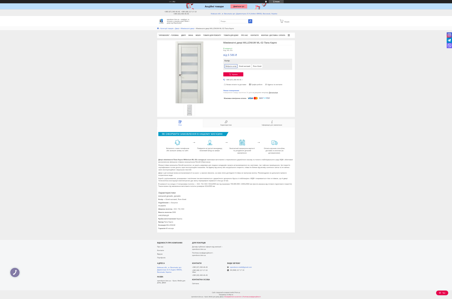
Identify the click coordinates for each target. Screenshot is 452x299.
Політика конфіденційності (252, 297)
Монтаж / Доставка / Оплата (273, 35)
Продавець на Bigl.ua (226, 294)
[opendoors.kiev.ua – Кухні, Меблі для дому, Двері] (161, 21)
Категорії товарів (166, 28)
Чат (443, 293)
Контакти (255, 35)
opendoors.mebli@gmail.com (241, 267)
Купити (235, 74)
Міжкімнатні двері (187, 28)
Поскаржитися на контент (233, 297)
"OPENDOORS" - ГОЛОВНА (168, 35)
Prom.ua (237, 292)
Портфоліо (161, 258)
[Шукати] (250, 21)
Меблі (198, 35)
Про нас (244, 35)
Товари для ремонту (212, 35)
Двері (177, 28)
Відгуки (160, 254)
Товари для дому (231, 35)
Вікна (190, 35)
